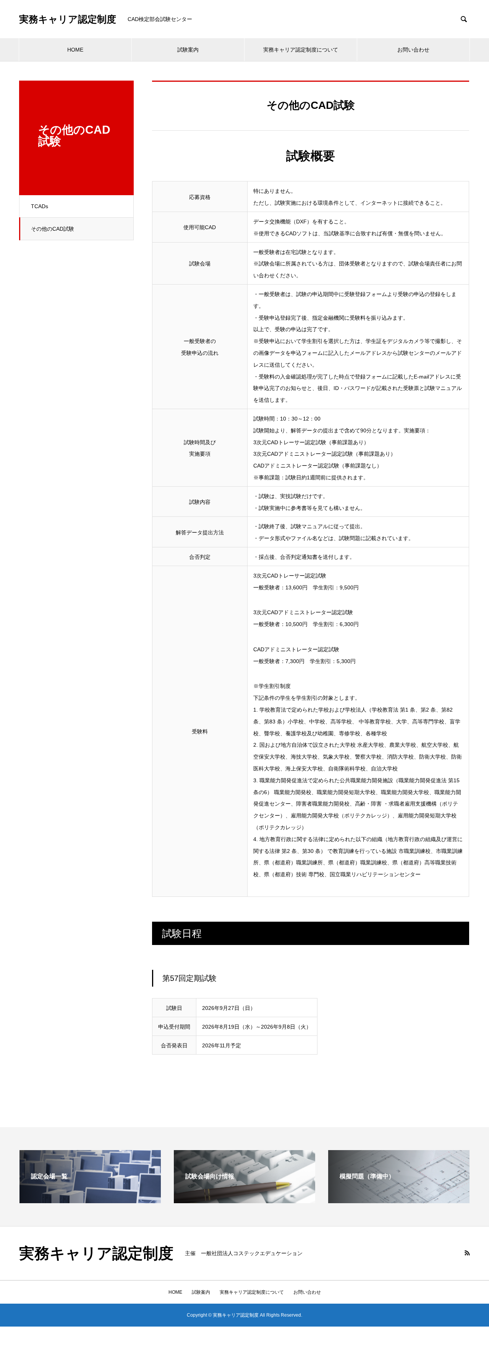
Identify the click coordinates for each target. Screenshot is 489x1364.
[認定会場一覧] (90, 1200)
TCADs (39, 206)
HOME (75, 50)
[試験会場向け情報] (244, 1200)
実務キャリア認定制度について (300, 50)
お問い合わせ (413, 50)
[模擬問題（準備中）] (399, 1200)
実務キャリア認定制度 (67, 19)
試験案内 (188, 50)
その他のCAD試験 (52, 229)
